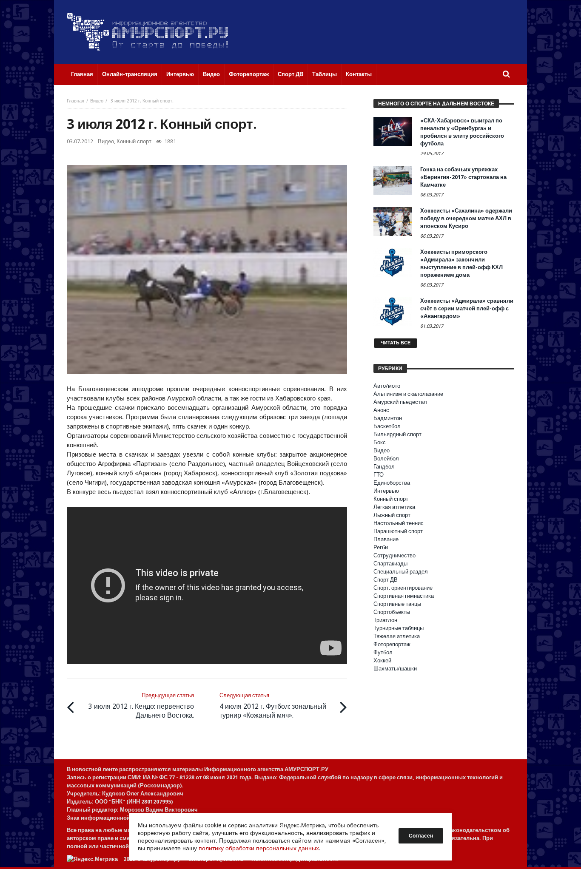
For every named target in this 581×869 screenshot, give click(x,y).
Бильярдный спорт (397, 434)
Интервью (386, 491)
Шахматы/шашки (395, 668)
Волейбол (386, 458)
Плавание (386, 539)
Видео (96, 101)
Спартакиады (390, 563)
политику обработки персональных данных (259, 848)
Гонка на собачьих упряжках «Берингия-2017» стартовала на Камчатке (463, 177)
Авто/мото (386, 386)
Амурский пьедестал (400, 402)
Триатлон (385, 620)
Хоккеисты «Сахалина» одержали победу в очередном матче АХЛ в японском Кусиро (466, 218)
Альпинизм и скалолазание (408, 394)
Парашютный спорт (398, 531)
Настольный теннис (398, 523)
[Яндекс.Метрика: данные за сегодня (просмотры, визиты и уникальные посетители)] (92, 859)
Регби (380, 547)
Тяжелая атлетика (396, 636)
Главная (75, 101)
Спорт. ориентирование (403, 588)
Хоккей (382, 660)
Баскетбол (387, 426)
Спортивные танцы (397, 604)
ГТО (378, 474)
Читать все (395, 343)
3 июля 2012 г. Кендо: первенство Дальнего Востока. (141, 705)
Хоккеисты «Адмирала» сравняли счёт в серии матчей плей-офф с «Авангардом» (466, 308)
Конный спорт (134, 141)
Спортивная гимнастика (403, 596)
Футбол (383, 652)
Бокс (379, 442)
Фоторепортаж (391, 644)
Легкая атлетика (394, 507)
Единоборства (391, 483)
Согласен (421, 836)
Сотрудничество (394, 555)
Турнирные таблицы (398, 628)
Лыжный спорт (391, 515)
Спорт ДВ (385, 579)
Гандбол (384, 466)
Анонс (381, 410)
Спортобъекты (391, 612)
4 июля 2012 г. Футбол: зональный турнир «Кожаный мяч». (272, 705)
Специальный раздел (400, 571)
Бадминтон (387, 418)
